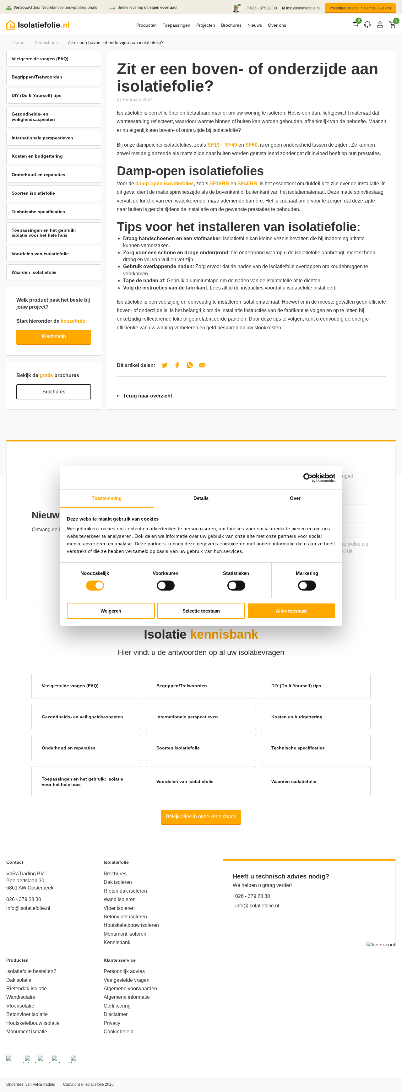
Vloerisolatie (20, 1005)
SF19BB (219, 183)
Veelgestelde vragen (126, 980)
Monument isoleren (125, 934)
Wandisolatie (20, 997)
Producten (146, 25)
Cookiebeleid (118, 1031)
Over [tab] (295, 498)
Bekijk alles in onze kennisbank (201, 816)
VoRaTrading (44, 1084)
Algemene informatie (127, 997)
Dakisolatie (18, 980)
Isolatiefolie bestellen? (31, 971)
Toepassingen (176, 25)
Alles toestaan (291, 611)
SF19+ (214, 145)
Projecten (205, 25)
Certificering (117, 1005)
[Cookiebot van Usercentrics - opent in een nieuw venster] (307, 477)
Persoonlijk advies (124, 971)
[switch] (166, 586)
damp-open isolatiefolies (164, 183)
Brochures (231, 25)
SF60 (251, 145)
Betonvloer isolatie (27, 1014)
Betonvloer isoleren (125, 916)
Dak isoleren (118, 882)
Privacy (112, 1023)
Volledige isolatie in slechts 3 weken (360, 8)
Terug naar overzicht (147, 395)
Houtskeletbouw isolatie (33, 1023)
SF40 (231, 145)
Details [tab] (201, 498)
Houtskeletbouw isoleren (131, 925)
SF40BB (247, 183)
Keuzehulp (54, 336)
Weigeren (110, 611)
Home (18, 42)
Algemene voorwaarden (130, 988)
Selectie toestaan (201, 611)
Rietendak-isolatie (26, 988)
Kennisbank (46, 42)
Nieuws (254, 25)
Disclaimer (116, 1014)
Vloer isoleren (119, 908)
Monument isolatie (26, 1031)
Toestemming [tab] (107, 498)
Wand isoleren (120, 899)
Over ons (277, 25)
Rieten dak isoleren (125, 891)
